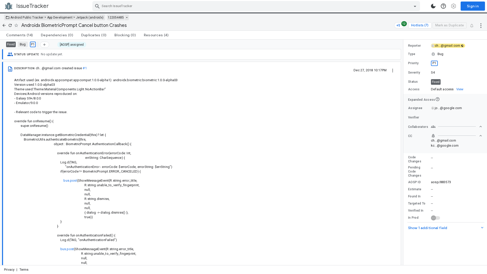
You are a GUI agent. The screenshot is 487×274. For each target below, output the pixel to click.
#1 (84, 68)
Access (414, 89)
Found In (414, 196)
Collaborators (418, 127)
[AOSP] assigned (72, 44)
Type (411, 54)
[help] (443, 6)
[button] (445, 54)
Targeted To (416, 203)
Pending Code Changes (414, 171)
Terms (24, 269)
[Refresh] (10, 25)
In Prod (413, 217)
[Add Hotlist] (44, 45)
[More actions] (481, 25)
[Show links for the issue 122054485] (127, 17)
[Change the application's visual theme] (433, 6)
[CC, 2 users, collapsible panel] (456, 135)
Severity (414, 72)
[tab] (19, 35)
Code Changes (414, 159)
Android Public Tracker (27, 17)
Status (413, 81)
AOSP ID (414, 182)
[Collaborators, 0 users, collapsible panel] (456, 126)
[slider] (404, 152)
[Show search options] (415, 6)
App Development (60, 17)
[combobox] (257, 6)
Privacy (9, 269)
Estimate (414, 189)
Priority (413, 63)
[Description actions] (393, 70)
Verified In (415, 210)
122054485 (116, 17)
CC (410, 136)
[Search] (97, 6)
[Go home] (4, 25)
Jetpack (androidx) (89, 17)
